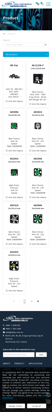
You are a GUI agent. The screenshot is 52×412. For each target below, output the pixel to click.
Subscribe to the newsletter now (19, 349)
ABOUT (6, 363)
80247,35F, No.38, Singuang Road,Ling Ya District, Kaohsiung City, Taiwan (24, 338)
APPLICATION (35, 363)
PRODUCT (12, 34)
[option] (26, 19)
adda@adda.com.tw (14, 332)
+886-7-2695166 (12, 325)
